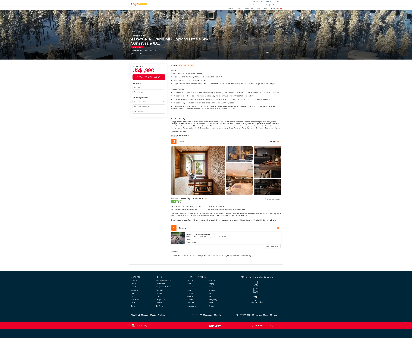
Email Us (134, 287)
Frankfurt (190, 293)
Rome (189, 290)
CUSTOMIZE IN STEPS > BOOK (149, 77)
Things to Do (160, 299)
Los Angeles (191, 306)
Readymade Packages (164, 280)
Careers (133, 306)
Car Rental (159, 306)
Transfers (159, 303)
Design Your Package (163, 287)
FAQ (132, 293)
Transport (159, 293)
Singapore (212, 290)
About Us (264, 5)
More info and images (178, 131)
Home (254, 5)
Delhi (211, 293)
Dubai (211, 303)
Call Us (133, 284)
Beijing (211, 284)
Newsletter (135, 299)
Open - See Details (272, 246)
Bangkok (212, 287)
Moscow (212, 280)
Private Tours (160, 284)
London (190, 280)
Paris (189, 284)
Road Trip (159, 290)
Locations (134, 290)
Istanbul (190, 299)
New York (190, 303)
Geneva (190, 296)
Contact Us (276, 5)
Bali (210, 296)
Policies (133, 303)
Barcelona (191, 287)
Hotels (158, 296)
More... (211, 306)
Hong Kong (213, 299)
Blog (132, 296)
